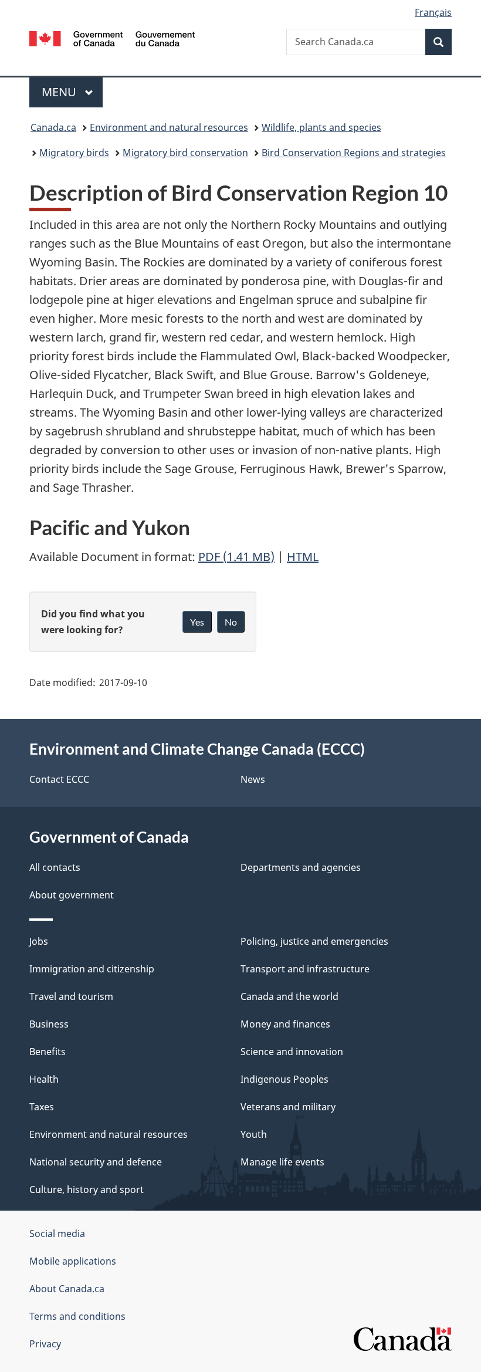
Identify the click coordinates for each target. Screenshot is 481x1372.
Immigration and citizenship (91, 968)
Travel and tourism (71, 996)
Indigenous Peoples (284, 1079)
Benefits (47, 1051)
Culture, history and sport (86, 1189)
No (231, 621)
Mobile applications (72, 1261)
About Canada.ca (66, 1288)
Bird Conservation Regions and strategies (354, 152)
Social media (57, 1233)
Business (49, 1024)
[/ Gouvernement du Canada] (112, 37)
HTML (303, 557)
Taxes (41, 1106)
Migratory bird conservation (185, 152)
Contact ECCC (59, 779)
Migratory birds (74, 152)
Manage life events (282, 1161)
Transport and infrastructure (305, 968)
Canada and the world (289, 996)
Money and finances (285, 1024)
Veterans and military (288, 1106)
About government (71, 894)
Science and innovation (291, 1051)
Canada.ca (53, 127)
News (252, 779)
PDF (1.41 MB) (236, 557)
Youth (253, 1134)
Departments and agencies (300, 867)
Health (44, 1079)
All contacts (54, 867)
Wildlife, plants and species (321, 127)
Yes (197, 621)
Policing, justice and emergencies (314, 941)
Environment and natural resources (169, 127)
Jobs (38, 941)
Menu (60, 92)
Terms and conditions (77, 1316)
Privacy (45, 1343)
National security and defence (95, 1161)
